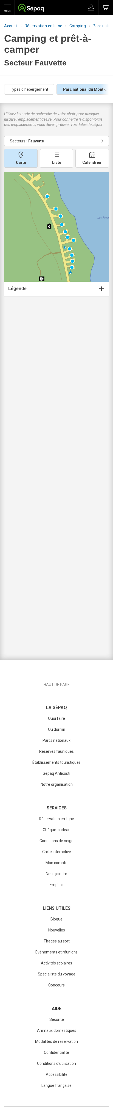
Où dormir (56, 729)
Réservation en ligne (44, 26)
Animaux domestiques (56, 1030)
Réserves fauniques (56, 751)
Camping (77, 26)
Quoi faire (56, 718)
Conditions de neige (56, 841)
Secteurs (27, 141)
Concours (56, 985)
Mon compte (56, 863)
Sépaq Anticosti (56, 773)
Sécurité (56, 1019)
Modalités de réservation (56, 1041)
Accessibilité (56, 1074)
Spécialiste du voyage (56, 974)
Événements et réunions (56, 952)
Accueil (11, 26)
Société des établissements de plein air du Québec (31, 8)
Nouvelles (56, 930)
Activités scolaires (56, 963)
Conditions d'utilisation (56, 1063)
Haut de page (57, 684)
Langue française (56, 1085)
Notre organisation (57, 784)
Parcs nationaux (56, 740)
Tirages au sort (57, 941)
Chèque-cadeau (56, 830)
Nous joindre (56, 874)
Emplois (56, 885)
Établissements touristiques (56, 762)
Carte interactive (56, 852)
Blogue (56, 919)
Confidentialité (56, 1052)
